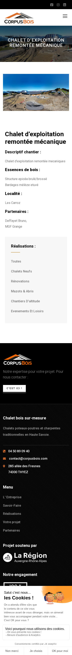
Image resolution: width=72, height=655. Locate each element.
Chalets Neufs (21, 271)
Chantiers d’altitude (25, 301)
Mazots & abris (22, 291)
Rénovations (20, 281)
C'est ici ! (14, 388)
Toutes (16, 261)
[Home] (17, 359)
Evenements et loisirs (27, 311)
